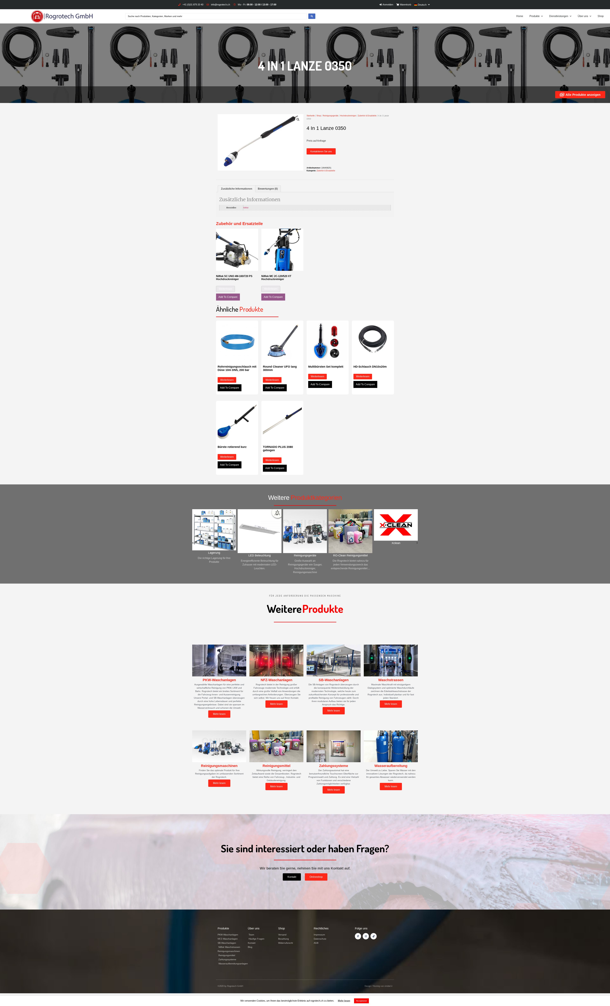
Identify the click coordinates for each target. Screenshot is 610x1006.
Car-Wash (396, 555)
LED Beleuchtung (214, 555)
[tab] (236, 188)
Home (519, 16)
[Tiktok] (373, 936)
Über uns (583, 16)
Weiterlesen (225, 288)
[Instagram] (366, 936)
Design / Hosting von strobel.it (378, 986)
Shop (601, 16)
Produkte (534, 16)
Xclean (350, 542)
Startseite (311, 116)
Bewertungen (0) (268, 188)
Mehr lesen (344, 1000)
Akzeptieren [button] (361, 1001)
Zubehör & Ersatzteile (367, 116)
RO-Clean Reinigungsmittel (305, 555)
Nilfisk (245, 208)
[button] (321, 151)
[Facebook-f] (358, 936)
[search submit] (311, 16)
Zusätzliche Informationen (236, 188)
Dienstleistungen (558, 16)
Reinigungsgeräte (330, 116)
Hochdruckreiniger (348, 116)
